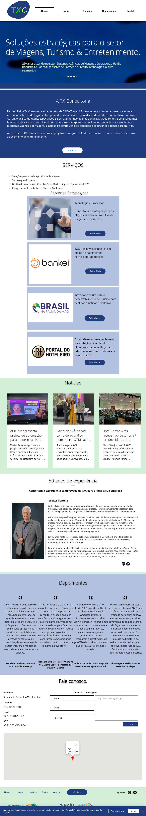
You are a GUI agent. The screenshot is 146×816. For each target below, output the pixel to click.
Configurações (117, 811)
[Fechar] (142, 811)
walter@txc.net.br (14, 715)
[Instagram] (123, 564)
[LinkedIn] (128, 564)
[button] (88, 9)
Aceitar (133, 811)
